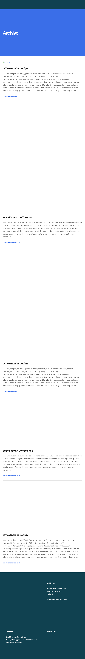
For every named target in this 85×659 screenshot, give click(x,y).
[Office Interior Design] (6, 62)
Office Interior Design (15, 68)
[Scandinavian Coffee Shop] (42, 159)
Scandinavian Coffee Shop (18, 217)
